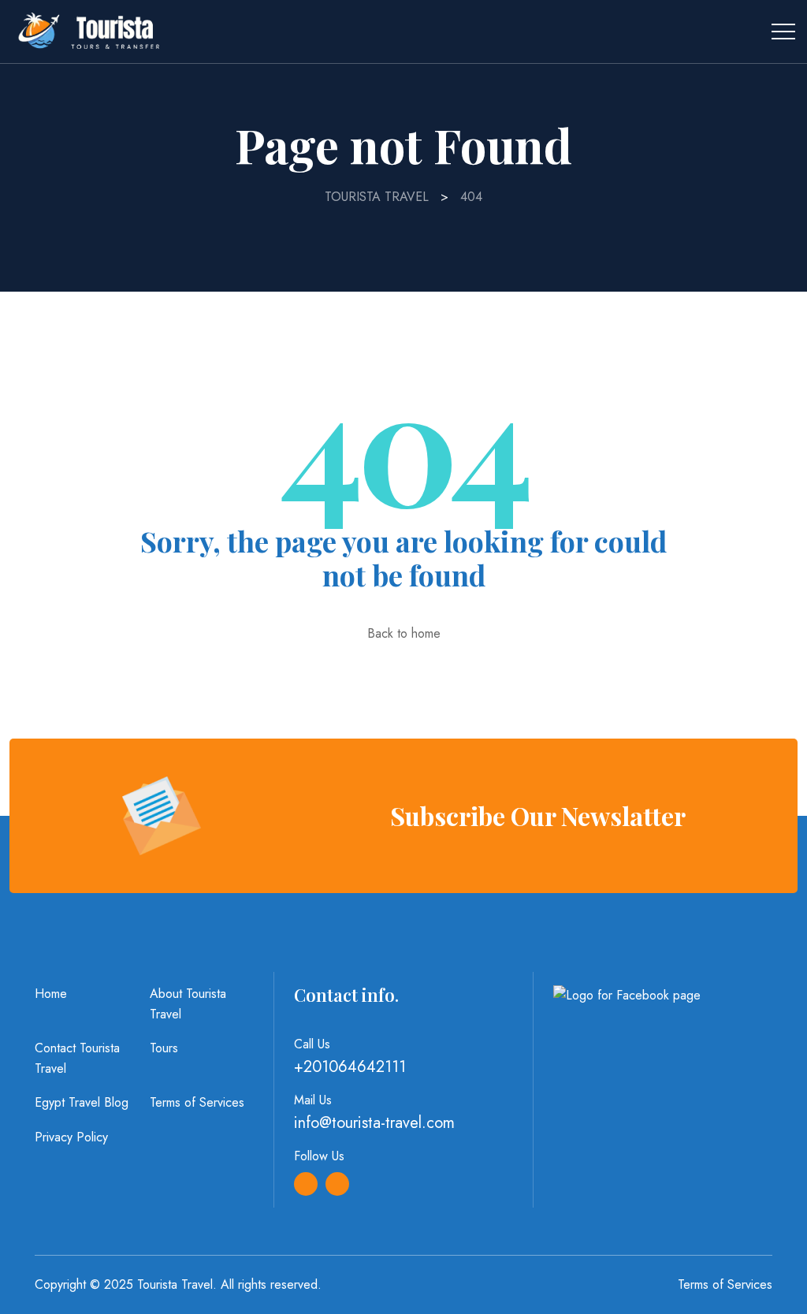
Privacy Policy (71, 1137)
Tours (164, 1048)
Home (51, 994)
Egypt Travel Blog (81, 1102)
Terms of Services (197, 1102)
